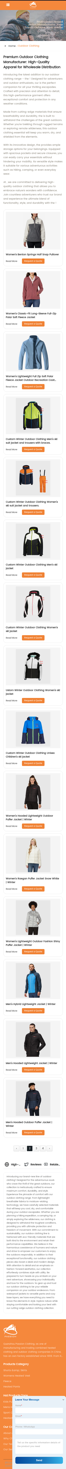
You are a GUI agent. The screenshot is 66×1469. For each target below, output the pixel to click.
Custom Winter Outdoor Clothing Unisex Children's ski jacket (30, 755)
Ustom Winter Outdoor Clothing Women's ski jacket (33, 692)
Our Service (10, 1449)
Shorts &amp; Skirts (15, 1370)
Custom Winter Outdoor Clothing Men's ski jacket (31, 566)
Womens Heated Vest (16, 1376)
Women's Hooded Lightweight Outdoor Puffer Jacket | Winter (29, 818)
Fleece (7, 1381)
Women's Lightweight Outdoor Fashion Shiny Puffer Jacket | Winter (33, 943)
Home (12, 46)
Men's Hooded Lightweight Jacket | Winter (31, 1063)
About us (8, 1433)
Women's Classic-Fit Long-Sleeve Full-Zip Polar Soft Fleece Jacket (31, 315)
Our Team (9, 1444)
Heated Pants (11, 1387)
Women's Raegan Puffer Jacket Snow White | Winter (32, 880)
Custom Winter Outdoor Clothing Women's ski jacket (32, 629)
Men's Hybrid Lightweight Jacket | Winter (31, 1004)
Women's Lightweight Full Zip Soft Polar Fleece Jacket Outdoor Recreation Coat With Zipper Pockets (30, 380)
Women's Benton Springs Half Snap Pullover (32, 255)
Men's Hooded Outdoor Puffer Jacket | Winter (29, 1124)
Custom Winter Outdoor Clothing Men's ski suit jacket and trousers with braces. (31, 441)
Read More (11, 261)
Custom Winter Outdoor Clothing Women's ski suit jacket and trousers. (32, 504)
